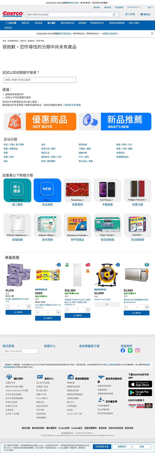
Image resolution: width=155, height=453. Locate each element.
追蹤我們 (126, 346)
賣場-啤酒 (40, 41)
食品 (43, 144)
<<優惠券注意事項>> (110, 33)
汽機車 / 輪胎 (85, 148)
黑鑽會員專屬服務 (117, 23)
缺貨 (107, 304)
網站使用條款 (38, 428)
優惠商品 (25, 23)
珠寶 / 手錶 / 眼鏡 (124, 148)
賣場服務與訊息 (97, 23)
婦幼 (6, 161)
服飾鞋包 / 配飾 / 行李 (51, 157)
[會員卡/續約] (139, 23)
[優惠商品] (29, 23)
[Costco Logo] (12, 14)
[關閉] (152, 33)
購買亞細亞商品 (64, 33)
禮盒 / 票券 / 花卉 (124, 144)
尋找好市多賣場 (73, 105)
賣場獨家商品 (13, 41)
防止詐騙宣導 (110, 364)
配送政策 (129, 428)
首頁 (4, 41)
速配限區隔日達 (67, 23)
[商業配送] (12, 28)
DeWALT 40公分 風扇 (102, 299)
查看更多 (122, 446)
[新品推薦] (42, 23)
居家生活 (45, 152)
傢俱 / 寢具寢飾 (48, 161)
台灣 (149, 7)
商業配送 (8, 28)
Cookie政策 (64, 428)
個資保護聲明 (90, 428)
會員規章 (103, 428)
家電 (6, 152)
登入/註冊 (130, 14)
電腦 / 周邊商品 (11, 148)
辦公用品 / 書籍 (86, 161)
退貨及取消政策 (116, 428)
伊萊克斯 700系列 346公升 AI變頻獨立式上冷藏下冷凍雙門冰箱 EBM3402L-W (77, 302)
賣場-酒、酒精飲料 (27, 41)
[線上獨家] (55, 23)
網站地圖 (26, 428)
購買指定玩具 (72, 3)
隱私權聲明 (51, 428)
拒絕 (142, 446)
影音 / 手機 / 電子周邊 (14, 144)
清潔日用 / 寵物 (48, 148)
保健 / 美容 (9, 157)
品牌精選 (82, 23)
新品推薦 (38, 23)
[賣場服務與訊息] (104, 23)
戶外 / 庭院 (84, 157)
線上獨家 (51, 23)
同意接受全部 (102, 446)
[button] (115, 14)
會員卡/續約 (134, 23)
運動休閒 (83, 152)
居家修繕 (83, 144)
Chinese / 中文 (133, 7)
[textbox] (37, 79)
